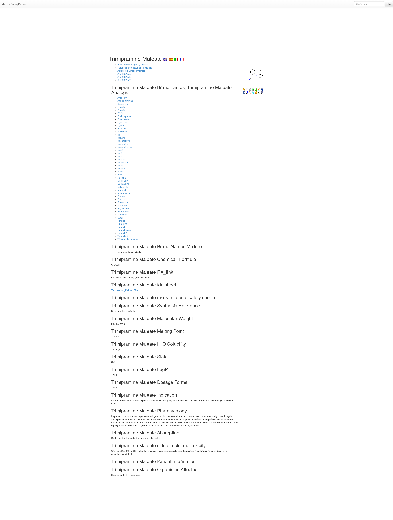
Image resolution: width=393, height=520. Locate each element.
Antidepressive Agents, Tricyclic (132, 64)
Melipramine (123, 183)
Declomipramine (125, 116)
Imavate (121, 137)
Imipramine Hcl (124, 146)
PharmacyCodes (15, 4)
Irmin (119, 174)
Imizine (120, 156)
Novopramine (123, 193)
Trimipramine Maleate (128, 239)
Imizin (120, 153)
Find (389, 3)
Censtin (121, 110)
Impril (120, 165)
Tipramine (122, 223)
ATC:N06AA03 (124, 76)
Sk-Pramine (123, 211)
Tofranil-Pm (123, 232)
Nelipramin (122, 186)
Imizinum (121, 159)
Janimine (121, 177)
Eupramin (122, 131)
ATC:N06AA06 (124, 79)
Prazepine (122, 199)
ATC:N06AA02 (124, 73)
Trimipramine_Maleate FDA (124, 290)
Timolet (121, 220)
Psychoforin (123, 208)
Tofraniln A (122, 236)
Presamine (122, 202)
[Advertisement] (196, 30)
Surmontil (122, 214)
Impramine (122, 162)
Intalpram (122, 168)
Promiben (122, 205)
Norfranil (121, 189)
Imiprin (120, 150)
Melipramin (122, 180)
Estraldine (122, 128)
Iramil (120, 171)
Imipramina (122, 143)
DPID (120, 113)
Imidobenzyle (123, 140)
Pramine (121, 196)
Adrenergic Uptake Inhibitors (131, 70)
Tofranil (121, 226)
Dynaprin (121, 125)
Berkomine (122, 103)
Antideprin (122, 97)
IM (118, 134)
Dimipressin (123, 119)
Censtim (121, 106)
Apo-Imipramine (125, 100)
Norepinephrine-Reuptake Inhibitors (134, 67)
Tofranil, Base (124, 229)
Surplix (120, 217)
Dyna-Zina (122, 122)
